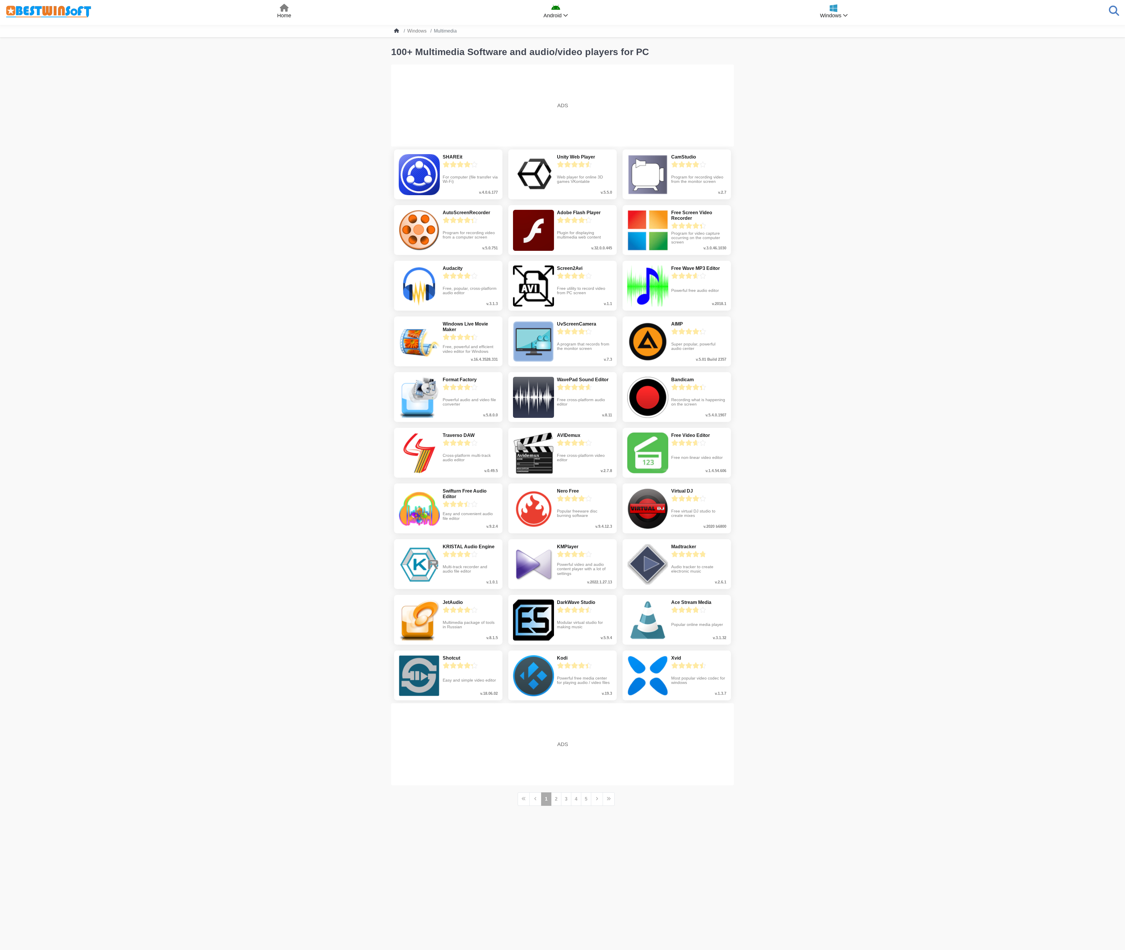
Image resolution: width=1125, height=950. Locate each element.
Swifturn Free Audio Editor (465, 493)
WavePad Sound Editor (582, 379)
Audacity (453, 268)
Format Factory (460, 379)
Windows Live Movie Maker (465, 326)
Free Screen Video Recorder (691, 215)
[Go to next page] (597, 799)
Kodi (562, 658)
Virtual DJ (682, 490)
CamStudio (683, 156)
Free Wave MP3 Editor (695, 268)
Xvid (676, 658)
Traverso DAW (459, 435)
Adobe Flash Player (579, 212)
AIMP (677, 323)
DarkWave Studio (576, 602)
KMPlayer (567, 546)
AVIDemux (568, 435)
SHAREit (452, 156)
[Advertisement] (562, 105)
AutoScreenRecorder (466, 212)
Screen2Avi (569, 268)
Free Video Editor (690, 435)
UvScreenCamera (576, 323)
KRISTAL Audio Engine (469, 546)
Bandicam (682, 379)
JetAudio (453, 602)
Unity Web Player (576, 156)
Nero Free (568, 490)
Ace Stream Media (691, 602)
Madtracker (683, 546)
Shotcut (451, 658)
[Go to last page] (609, 799)
